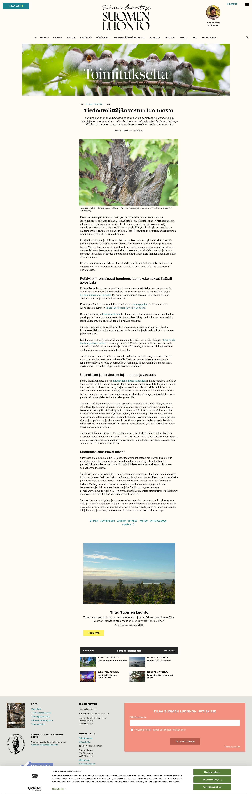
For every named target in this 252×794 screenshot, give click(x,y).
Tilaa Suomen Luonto (41, 712)
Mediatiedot (84, 759)
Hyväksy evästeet (212, 772)
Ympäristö (86, 38)
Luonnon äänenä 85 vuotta (129, 38)
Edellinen (90, 651)
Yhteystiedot (84, 741)
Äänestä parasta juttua (42, 720)
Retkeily (57, 38)
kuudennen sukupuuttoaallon (129, 380)
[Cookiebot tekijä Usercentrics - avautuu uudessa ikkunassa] (34, 789)
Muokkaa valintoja (211, 779)
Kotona (71, 38)
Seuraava (169, 651)
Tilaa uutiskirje (38, 724)
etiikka (94, 521)
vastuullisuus (158, 521)
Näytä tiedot (57, 789)
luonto (121, 521)
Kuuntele (155, 38)
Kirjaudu (232, 4)
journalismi (107, 521)
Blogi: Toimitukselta (108, 657)
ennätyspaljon (140, 304)
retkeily (132, 521)
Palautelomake (86, 738)
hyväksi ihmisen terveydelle (95, 294)
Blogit (183, 38)
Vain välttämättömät (212, 787)
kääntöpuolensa (111, 314)
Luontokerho (210, 38)
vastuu (143, 521)
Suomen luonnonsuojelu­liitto (44, 744)
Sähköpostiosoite (138, 717)
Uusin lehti (36, 708)
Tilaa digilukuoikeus (40, 716)
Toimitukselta (90, 104)
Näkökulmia (103, 38)
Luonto (44, 38)
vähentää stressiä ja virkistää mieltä (125, 307)
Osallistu (170, 38)
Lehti (194, 38)
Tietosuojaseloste (87, 763)
